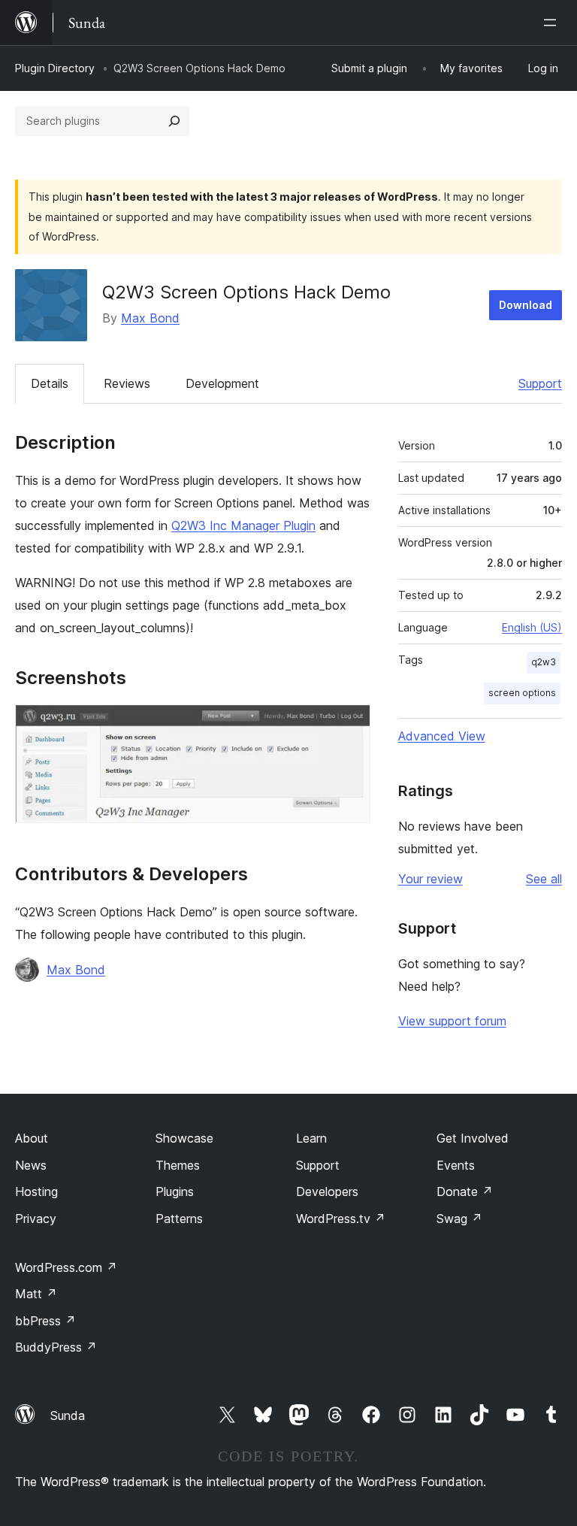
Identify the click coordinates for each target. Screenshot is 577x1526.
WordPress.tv (340, 1218)
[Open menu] (553, 22)
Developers (327, 1191)
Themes (178, 1165)
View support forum (452, 1020)
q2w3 (543, 662)
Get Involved (473, 1138)
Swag (459, 1218)
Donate (465, 1191)
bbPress (45, 1320)
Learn (311, 1138)
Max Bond (150, 317)
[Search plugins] (174, 121)
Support (540, 383)
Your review (430, 878)
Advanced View (441, 735)
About (31, 1138)
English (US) (532, 627)
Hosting (36, 1191)
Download (525, 304)
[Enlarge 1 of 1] (350, 724)
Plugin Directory (55, 68)
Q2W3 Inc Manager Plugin (243, 525)
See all (544, 878)
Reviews (127, 383)
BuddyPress (56, 1347)
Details (49, 383)
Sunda (67, 1415)
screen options (522, 692)
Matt (36, 1293)
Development (222, 383)
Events (456, 1165)
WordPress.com (66, 1267)
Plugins (175, 1191)
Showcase (184, 1138)
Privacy (35, 1218)
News (31, 1165)
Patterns (179, 1218)
